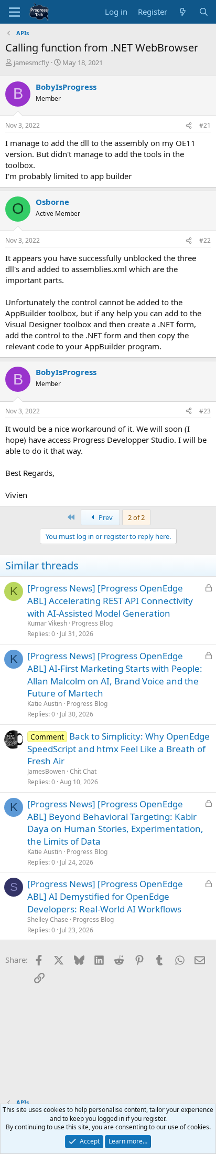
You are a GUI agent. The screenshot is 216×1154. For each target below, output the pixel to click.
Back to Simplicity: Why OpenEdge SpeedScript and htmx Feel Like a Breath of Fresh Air (118, 748)
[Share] (189, 126)
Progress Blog (92, 623)
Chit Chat (83, 771)
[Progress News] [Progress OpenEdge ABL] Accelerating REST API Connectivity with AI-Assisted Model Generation (110, 600)
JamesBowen (46, 771)
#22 (205, 240)
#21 (205, 125)
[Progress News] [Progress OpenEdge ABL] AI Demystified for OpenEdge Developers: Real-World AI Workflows (105, 896)
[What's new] (182, 12)
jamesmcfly (31, 62)
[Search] (203, 12)
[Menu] (14, 12)
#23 (205, 411)
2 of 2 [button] (136, 517)
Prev (105, 517)
